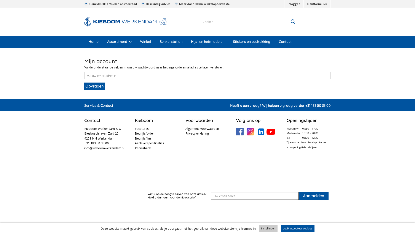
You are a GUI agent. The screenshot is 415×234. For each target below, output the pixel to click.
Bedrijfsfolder (144, 133)
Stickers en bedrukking (251, 41)
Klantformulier (317, 4)
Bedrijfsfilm (143, 138)
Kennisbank (143, 148)
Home (94, 41)
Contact (285, 41)
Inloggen (294, 4)
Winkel (145, 41)
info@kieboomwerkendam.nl (104, 148)
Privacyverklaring (197, 133)
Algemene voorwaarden (202, 129)
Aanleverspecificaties (149, 143)
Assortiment (117, 41)
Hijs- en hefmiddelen (207, 41)
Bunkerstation (171, 41)
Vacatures (142, 129)
